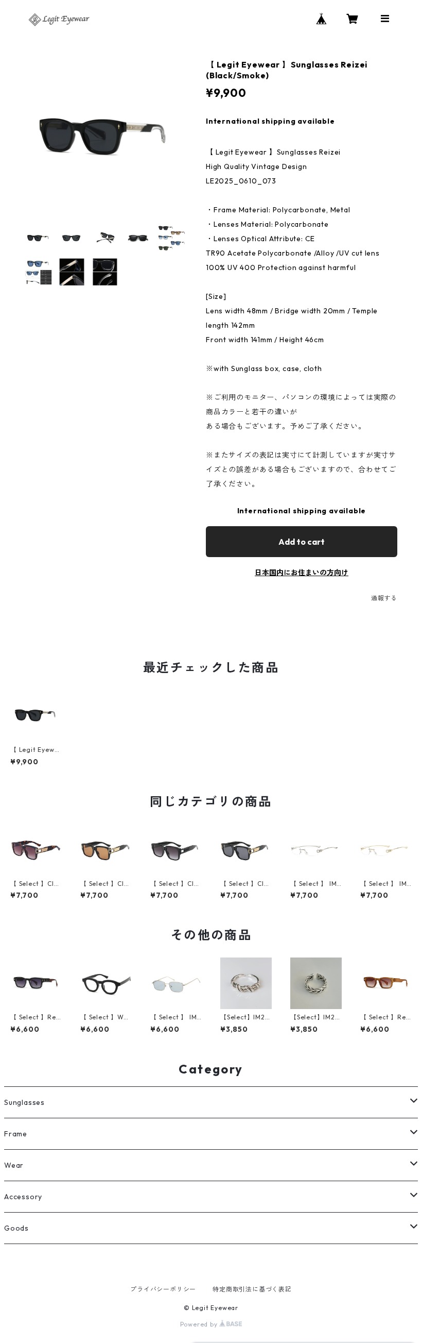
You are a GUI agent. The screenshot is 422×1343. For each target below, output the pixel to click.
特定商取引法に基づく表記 (252, 1289)
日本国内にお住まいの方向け (301, 572)
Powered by (200, 1324)
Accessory (23, 1196)
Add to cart (301, 541)
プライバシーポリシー (163, 1289)
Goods (16, 1228)
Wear (14, 1165)
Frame (15, 1133)
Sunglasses (24, 1102)
